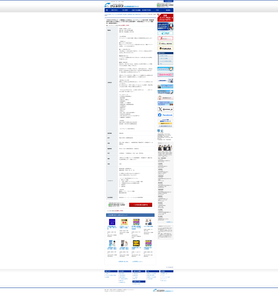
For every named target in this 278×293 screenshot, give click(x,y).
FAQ (157, 10)
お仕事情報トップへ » (137, 261)
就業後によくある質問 (151, 277)
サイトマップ (163, 278)
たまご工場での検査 (148, 226)
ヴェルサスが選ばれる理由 (165, 61)
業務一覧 (135, 278)
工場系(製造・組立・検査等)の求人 (134, 14)
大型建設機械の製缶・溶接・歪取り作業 (112, 227)
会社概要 (107, 277)
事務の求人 (121, 280)
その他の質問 (149, 278)
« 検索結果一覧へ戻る (123, 261)
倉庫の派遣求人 (122, 277)
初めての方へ (114, 10)
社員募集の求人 (122, 282)
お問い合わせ (163, 280)
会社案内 (168, 10)
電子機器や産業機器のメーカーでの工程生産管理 (136, 228)
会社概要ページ (170, 221)
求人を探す (125, 10)
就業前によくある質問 (151, 273)
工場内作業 (135, 273)
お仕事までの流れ (146, 10)
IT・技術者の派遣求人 (123, 278)
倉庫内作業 (135, 275)
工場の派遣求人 (122, 275)
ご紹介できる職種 (136, 10)
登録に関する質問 (150, 275)
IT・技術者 (135, 277)
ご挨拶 (106, 273)
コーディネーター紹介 (165, 277)
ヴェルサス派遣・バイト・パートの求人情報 (113, 14)
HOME (107, 10)
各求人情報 (121, 273)
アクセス (163, 275)
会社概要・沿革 (164, 273)
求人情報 (124, 14)
